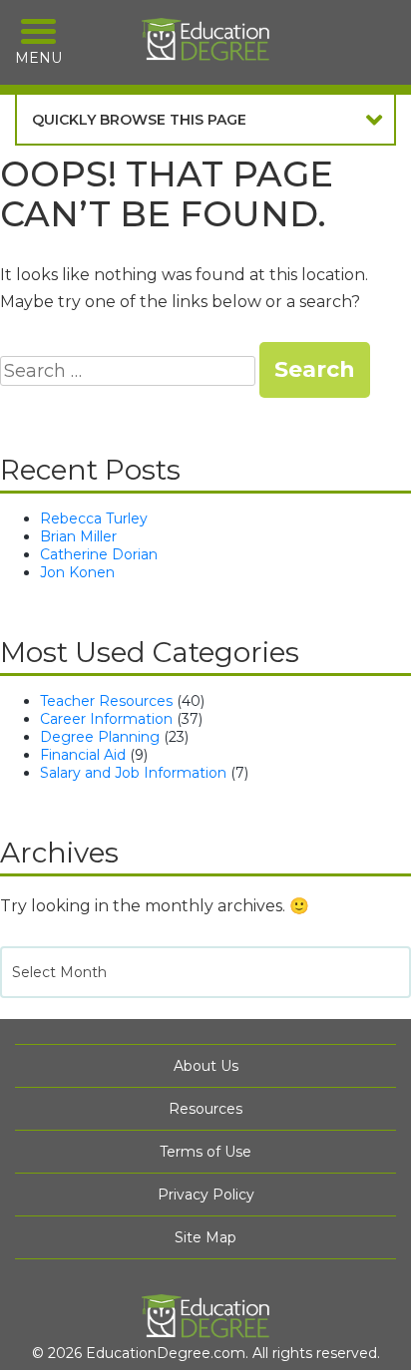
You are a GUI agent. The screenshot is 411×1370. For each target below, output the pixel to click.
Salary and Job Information (133, 773)
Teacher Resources (106, 701)
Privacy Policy (206, 1194)
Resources (205, 1109)
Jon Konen (77, 572)
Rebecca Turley (94, 518)
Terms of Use (205, 1152)
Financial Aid (83, 755)
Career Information (106, 719)
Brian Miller (78, 536)
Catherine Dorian (99, 554)
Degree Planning (100, 737)
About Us (206, 1066)
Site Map (205, 1237)
